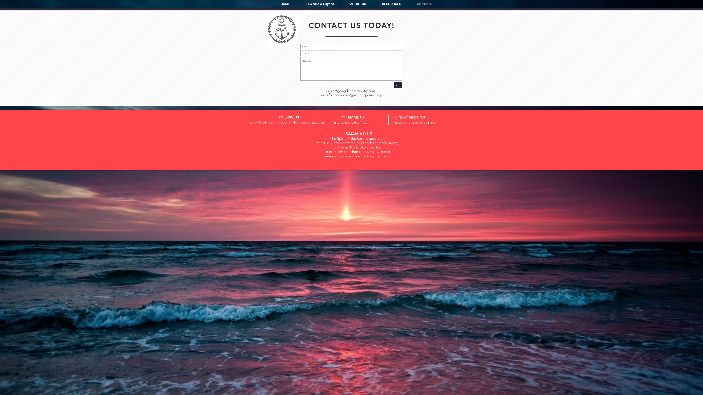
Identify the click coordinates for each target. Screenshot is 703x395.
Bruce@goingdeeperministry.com (350, 91)
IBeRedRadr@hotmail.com (355, 123)
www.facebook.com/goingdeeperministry (351, 95)
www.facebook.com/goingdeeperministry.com (287, 123)
